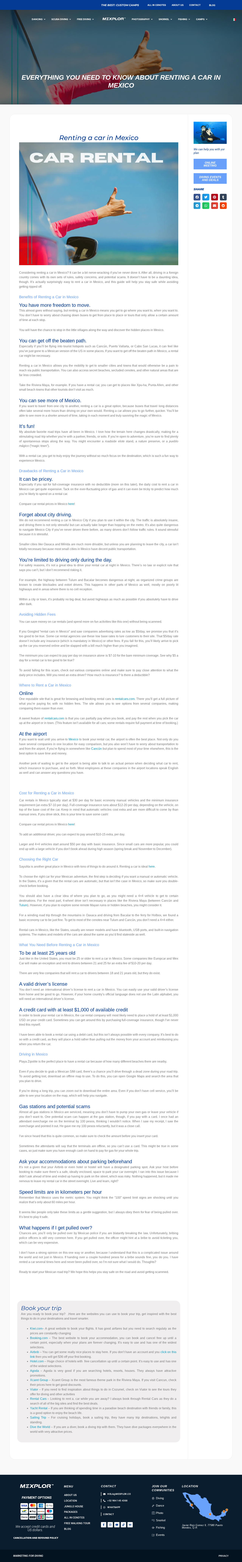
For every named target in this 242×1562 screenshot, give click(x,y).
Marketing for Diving (28, 1555)
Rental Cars (38, 1398)
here (71, 504)
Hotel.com (37, 1361)
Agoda (34, 1370)
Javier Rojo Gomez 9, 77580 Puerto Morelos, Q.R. (202, 1526)
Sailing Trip (38, 1417)
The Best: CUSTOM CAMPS (120, 5)
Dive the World (40, 1427)
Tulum (23, 905)
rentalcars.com (125, 698)
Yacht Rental (38, 1408)
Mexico (73, 739)
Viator (34, 1389)
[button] (197, 197)
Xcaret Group (39, 1380)
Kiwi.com (36, 1328)
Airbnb (34, 1352)
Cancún (96, 748)
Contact (108, 1486)
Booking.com (39, 1338)
